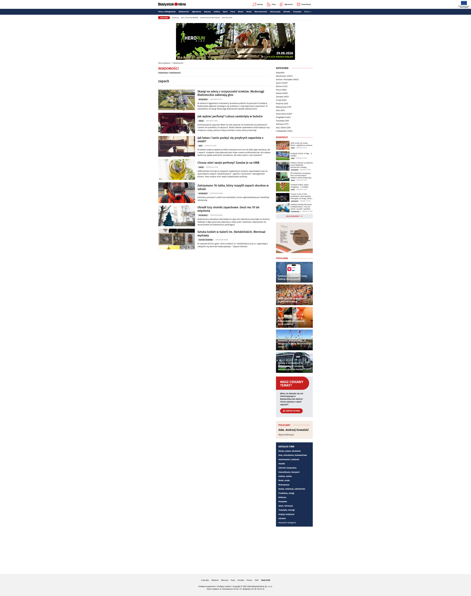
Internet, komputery (287, 468)
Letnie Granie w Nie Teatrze (210, 17)
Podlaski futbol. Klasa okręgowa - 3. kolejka (299, 186)
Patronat (224, 580)
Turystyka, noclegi (286, 510)
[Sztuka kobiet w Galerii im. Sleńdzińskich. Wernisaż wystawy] (176, 239)
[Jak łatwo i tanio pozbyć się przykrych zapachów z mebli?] (176, 146)
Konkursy (175, 17)
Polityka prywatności (207, 586)
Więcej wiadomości (293, 216)
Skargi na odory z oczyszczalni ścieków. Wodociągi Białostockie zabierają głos (230, 93)
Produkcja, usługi (286, 493)
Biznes (240, 12)
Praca (232, 12)
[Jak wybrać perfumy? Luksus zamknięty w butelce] (176, 123)
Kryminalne (281, 114)
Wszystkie (280, 73)
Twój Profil (265, 580)
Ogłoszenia (288, 4)
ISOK (257, 580)
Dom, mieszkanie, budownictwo (292, 455)
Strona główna (164, 63)
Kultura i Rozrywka (205, 240)
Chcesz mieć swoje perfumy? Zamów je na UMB (228, 162)
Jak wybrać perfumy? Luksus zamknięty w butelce (230, 116)
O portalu (205, 580)
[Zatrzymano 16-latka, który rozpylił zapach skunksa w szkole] (176, 192)
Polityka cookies (224, 586)
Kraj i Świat (281, 127)
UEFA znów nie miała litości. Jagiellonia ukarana (301, 144)
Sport (225, 12)
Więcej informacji (286, 435)
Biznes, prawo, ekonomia (289, 451)
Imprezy (260, 4)
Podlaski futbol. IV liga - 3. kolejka (301, 154)
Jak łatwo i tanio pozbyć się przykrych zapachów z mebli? (230, 139)
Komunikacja (306, 4)
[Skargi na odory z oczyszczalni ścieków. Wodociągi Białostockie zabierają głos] (176, 100)
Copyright (237, 586)
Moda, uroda (284, 480)
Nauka (249, 12)
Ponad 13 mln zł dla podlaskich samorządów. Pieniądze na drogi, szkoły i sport (301, 196)
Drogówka (280, 117)
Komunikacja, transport (289, 472)
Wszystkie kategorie (287, 522)
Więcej (306, 12)
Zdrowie (286, 12)
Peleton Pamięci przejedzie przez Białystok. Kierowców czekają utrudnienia (301, 165)
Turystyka (297, 12)
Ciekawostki (281, 131)
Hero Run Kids (227, 17)
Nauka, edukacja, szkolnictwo (291, 489)
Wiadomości (184, 12)
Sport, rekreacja (285, 506)
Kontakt (241, 580)
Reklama (282, 497)
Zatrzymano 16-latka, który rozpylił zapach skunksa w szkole (233, 187)
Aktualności (203, 99)
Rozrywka (282, 501)
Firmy (274, 4)
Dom (200, 146)
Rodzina (279, 103)
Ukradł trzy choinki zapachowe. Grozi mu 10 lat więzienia (228, 209)
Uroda (201, 121)
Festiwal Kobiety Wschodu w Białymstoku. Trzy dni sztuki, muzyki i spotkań (301, 206)
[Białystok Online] (172, 4)
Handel (281, 463)
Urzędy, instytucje (286, 514)
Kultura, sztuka (285, 476)
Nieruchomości (261, 12)
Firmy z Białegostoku (167, 12)
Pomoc (249, 580)
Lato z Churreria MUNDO (189, 17)
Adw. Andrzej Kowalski (293, 429)
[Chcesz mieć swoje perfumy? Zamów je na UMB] (176, 169)
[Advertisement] (235, 550)
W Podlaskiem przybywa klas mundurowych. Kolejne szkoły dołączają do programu (300, 175)
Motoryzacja (275, 12)
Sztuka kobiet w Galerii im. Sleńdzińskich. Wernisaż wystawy (231, 233)
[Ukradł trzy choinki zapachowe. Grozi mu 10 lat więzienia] (176, 215)
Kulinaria (280, 124)
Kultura (217, 12)
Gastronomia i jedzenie (288, 459)
